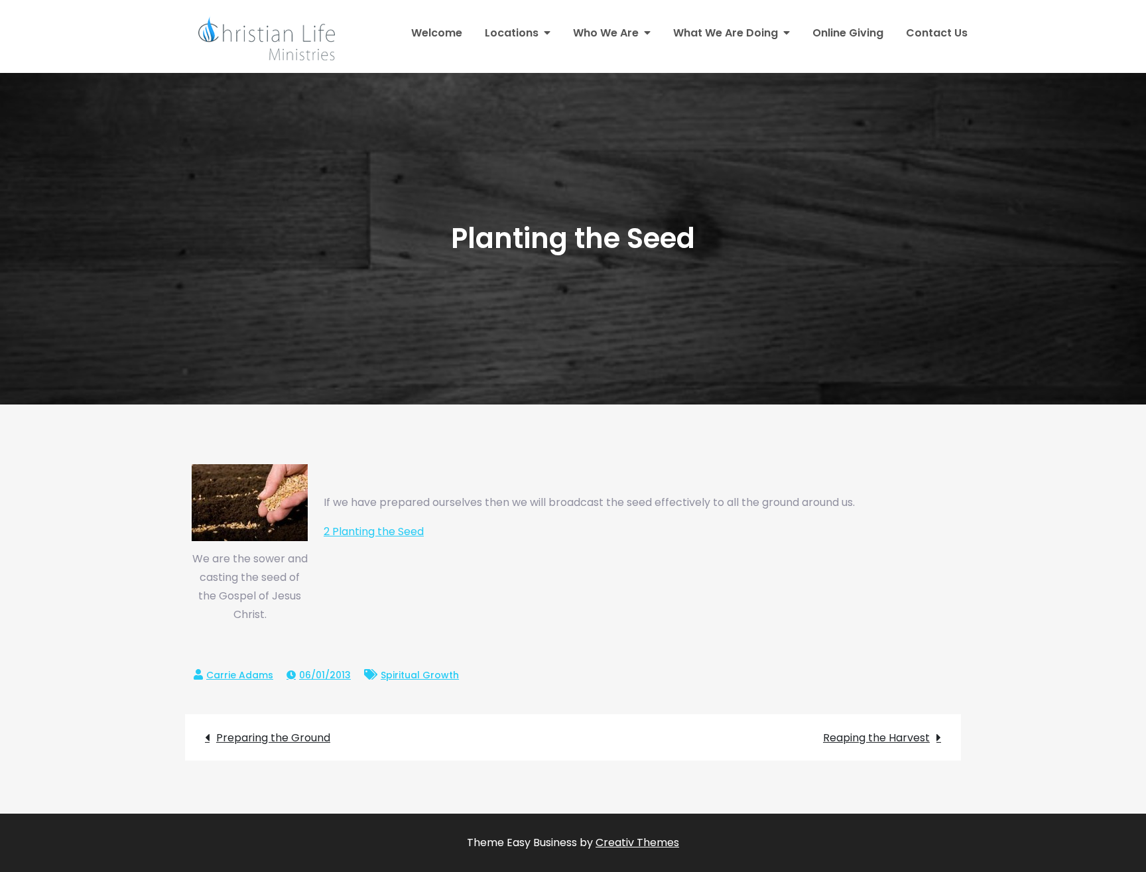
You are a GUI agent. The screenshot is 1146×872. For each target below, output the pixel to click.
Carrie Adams (239, 675)
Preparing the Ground (273, 737)
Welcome (436, 32)
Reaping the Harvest (876, 737)
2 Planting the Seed (374, 531)
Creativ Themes (637, 842)
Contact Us (937, 32)
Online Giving (847, 32)
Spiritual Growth (420, 675)
